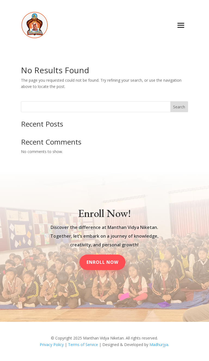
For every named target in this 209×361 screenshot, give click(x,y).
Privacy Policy (52, 344)
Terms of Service (83, 344)
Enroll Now (102, 262)
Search (179, 106)
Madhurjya (158, 344)
